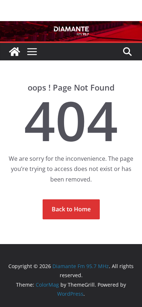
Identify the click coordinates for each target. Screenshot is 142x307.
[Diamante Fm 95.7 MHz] (71, 26)
